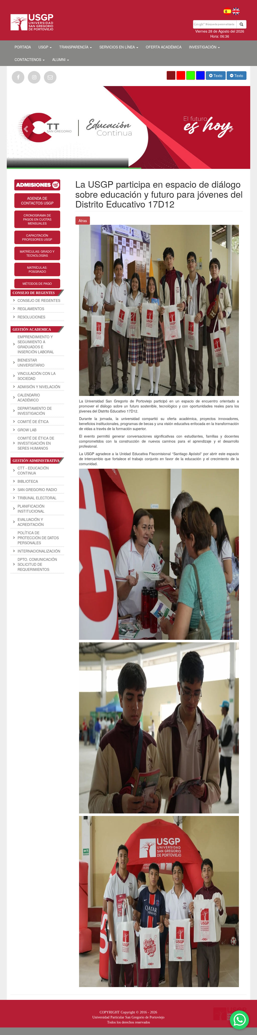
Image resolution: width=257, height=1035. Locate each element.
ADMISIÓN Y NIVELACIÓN (39, 386)
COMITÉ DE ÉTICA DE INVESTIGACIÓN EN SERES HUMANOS (36, 443)
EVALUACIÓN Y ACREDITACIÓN (31, 522)
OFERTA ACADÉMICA (163, 46)
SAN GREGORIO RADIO (37, 489)
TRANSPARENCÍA (74, 46)
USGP (43, 46)
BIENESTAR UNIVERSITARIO (31, 363)
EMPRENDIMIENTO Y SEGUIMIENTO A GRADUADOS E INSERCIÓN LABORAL (36, 344)
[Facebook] (18, 77)
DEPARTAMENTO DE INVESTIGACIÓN (35, 411)
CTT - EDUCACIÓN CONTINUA (33, 470)
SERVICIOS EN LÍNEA (117, 46)
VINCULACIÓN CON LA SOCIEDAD (36, 376)
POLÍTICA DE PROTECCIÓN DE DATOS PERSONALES (38, 537)
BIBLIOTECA (28, 481)
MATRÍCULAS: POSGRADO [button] (37, 269)
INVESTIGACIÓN (203, 46)
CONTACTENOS (28, 59)
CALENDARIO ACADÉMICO (29, 397)
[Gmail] (50, 77)
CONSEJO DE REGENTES (39, 300)
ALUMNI (59, 59)
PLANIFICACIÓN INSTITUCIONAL (31, 509)
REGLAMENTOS (31, 308)
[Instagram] (34, 77)
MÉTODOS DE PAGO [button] (37, 283)
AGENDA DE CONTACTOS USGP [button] (37, 200)
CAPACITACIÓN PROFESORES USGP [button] (37, 237)
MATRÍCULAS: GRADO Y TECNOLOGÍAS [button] (37, 253)
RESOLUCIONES (31, 316)
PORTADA (23, 46)
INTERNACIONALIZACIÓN (39, 551)
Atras (83, 220)
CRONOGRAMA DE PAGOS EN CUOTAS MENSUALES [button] (37, 219)
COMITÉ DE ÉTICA (33, 421)
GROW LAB (27, 429)
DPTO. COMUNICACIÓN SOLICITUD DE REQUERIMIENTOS (37, 564)
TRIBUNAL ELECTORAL (37, 497)
